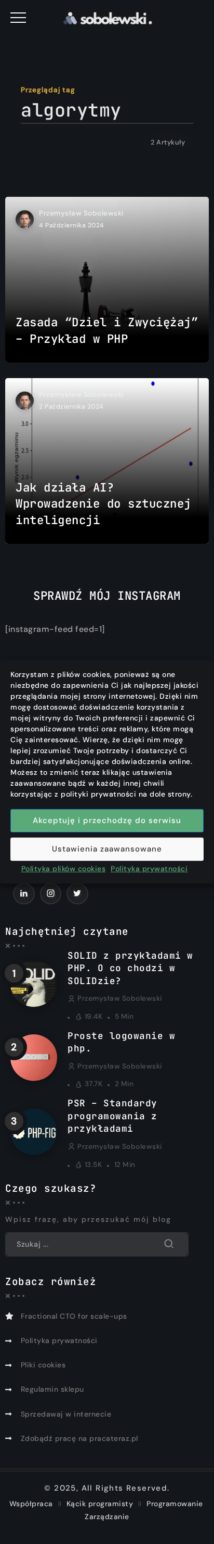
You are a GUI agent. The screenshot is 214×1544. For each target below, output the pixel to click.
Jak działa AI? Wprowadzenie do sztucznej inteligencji (103, 504)
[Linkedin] (24, 893)
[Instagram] (51, 893)
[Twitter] (77, 893)
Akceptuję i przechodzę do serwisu (107, 820)
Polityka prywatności (149, 868)
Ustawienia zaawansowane (107, 849)
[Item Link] (107, 280)
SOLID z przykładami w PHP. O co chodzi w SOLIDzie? (130, 968)
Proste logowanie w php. (121, 1042)
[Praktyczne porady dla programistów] (107, 17)
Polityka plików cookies (63, 868)
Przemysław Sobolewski (81, 213)
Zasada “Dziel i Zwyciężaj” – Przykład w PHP (107, 330)
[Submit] (169, 1244)
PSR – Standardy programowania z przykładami (112, 1115)
